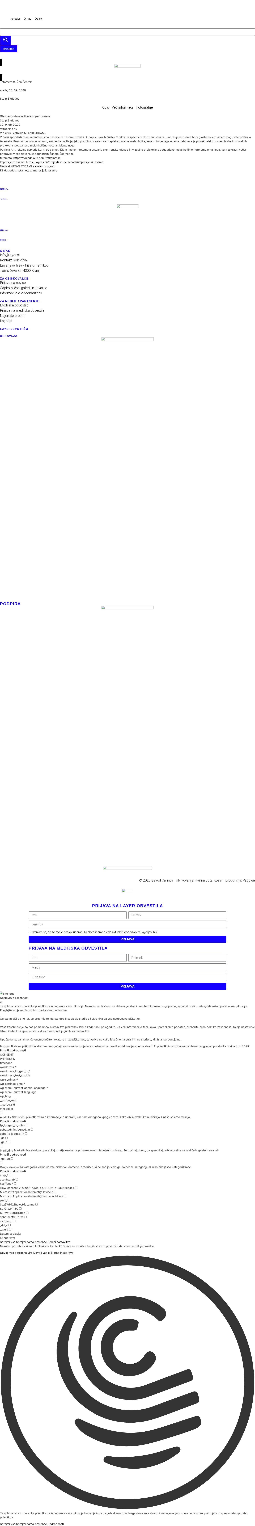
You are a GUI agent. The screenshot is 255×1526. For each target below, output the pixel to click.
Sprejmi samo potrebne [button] (31, 1242)
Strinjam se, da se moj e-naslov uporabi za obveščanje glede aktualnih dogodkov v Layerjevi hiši (94, 932)
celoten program (44, 166)
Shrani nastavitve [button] (59, 1242)
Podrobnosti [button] (56, 1524)
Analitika (5, 1117)
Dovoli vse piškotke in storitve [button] (53, 1252)
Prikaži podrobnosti (13, 1050)
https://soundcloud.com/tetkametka (37, 158)
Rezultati (8, 48)
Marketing (6, 1150)
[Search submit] (5, 40)
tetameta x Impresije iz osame (37, 170)
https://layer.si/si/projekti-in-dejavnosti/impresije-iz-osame (64, 162)
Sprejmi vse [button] (7, 1242)
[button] (4, 20)
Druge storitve (9, 1167)
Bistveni (5, 1046)
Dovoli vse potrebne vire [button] (16, 1252)
